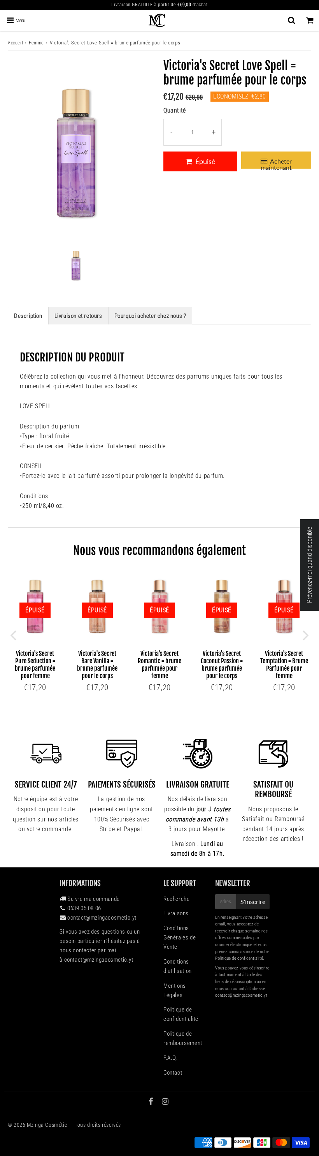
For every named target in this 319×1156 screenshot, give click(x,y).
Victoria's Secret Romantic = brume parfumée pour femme (159, 665)
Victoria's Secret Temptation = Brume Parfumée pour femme (284, 665)
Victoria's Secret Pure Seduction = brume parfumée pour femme (35, 665)
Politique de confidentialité (180, 1014)
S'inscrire (252, 901)
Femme (36, 43)
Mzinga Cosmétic (47, 1125)
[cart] (310, 20)
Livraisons (176, 913)
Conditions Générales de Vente (179, 937)
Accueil (15, 43)
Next (305, 635)
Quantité (174, 110)
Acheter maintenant (276, 163)
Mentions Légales (174, 990)
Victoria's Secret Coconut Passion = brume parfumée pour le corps (222, 665)
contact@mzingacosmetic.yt (102, 917)
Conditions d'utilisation (177, 966)
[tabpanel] (75, 265)
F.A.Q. (170, 1057)
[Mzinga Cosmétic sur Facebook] (152, 1102)
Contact (172, 1072)
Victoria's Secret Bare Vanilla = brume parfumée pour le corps (97, 665)
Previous (13, 635)
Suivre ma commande (93, 898)
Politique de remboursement (182, 1038)
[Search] (291, 20)
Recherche (176, 898)
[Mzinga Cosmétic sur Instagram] (165, 1102)
